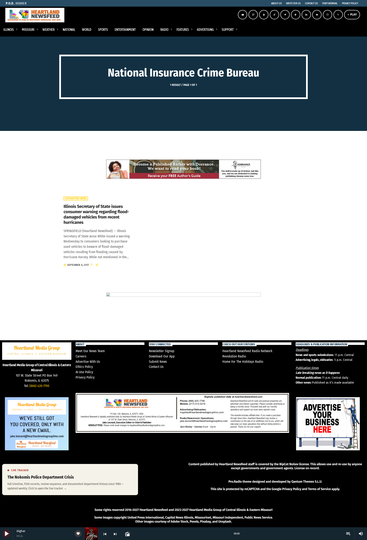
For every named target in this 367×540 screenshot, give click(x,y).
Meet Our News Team (90, 351)
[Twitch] (253, 14)
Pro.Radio (235, 481)
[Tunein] (263, 14)
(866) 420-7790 (39, 386)
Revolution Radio (234, 356)
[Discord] (317, 14)
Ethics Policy (84, 367)
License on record (306, 468)
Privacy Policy (85, 377)
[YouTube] (242, 14)
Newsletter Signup (161, 351)
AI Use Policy (84, 372)
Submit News (158, 362)
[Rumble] (295, 14)
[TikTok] (274, 14)
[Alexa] (327, 14)
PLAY (352, 14)
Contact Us (156, 367)
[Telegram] (285, 14)
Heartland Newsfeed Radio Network (247, 351)
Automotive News (75, 198)
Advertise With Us (88, 362)
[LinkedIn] (306, 14)
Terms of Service (319, 489)
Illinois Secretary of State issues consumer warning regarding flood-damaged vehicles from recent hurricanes (96, 214)
